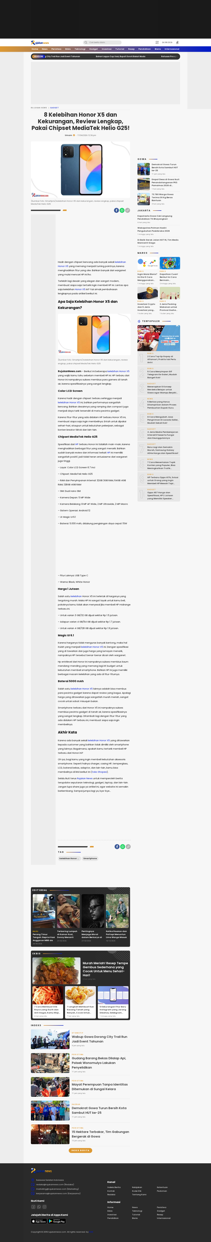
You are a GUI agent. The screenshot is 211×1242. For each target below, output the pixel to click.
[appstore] (39, 1223)
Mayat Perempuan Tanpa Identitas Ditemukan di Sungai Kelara (100, 1086)
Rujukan (81, 778)
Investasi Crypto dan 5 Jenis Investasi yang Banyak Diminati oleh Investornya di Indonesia (146, 312)
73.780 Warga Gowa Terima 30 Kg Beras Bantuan (162, 197)
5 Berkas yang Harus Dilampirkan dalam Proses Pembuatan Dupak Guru (161, 404)
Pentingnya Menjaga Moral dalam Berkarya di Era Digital (92, 936)
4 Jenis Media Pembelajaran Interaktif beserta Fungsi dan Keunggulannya (162, 435)
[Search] (86, 42)
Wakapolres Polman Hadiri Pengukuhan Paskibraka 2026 (153, 229)
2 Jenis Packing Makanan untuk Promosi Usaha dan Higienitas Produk (168, 310)
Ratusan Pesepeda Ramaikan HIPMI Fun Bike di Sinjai (157, 56)
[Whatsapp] (38, 1206)
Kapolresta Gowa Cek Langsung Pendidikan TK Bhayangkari (154, 218)
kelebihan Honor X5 (69, 858)
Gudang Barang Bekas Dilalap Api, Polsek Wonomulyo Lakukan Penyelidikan (99, 1063)
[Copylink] (127, 210)
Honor (61, 266)
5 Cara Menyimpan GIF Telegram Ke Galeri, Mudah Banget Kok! (162, 374)
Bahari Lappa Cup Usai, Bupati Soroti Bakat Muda (91, 56)
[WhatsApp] (122, 210)
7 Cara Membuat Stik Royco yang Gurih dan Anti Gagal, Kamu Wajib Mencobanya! (47, 1011)
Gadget (54, 108)
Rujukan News (39, 108)
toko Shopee (99, 771)
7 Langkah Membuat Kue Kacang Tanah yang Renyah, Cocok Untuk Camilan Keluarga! (80, 1011)
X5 (66, 266)
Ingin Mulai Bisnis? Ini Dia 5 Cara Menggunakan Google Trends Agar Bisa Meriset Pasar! (147, 282)
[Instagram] (44, 1206)
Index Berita (80, 1150)
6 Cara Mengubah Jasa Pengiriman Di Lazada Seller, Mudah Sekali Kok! (162, 419)
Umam (68, 135)
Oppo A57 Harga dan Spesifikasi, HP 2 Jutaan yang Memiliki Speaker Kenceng (160, 497)
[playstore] (57, 1223)
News (89, 778)
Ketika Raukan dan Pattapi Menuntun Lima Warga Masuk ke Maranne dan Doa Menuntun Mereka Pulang (116, 939)
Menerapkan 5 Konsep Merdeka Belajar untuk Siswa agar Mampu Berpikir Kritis (162, 391)
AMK (91, 1231)
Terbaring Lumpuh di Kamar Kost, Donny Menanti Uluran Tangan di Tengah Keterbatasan (67, 939)
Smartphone (90, 858)
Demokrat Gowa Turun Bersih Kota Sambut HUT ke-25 (99, 1110)
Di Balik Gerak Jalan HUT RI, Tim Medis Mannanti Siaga (157, 241)
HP (76, 444)
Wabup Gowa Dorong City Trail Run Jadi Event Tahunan (99, 1039)
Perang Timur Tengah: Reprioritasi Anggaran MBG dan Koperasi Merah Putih (44, 940)
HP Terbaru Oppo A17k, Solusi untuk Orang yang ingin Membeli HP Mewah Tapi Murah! (162, 482)
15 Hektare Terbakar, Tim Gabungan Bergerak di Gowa (100, 1134)
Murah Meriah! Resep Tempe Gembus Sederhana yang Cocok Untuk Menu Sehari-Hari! (105, 969)
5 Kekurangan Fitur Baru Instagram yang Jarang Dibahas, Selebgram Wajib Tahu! (113, 1011)
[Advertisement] (105, 19)
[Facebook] (116, 210)
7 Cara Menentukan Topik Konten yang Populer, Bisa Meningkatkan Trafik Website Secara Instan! (161, 467)
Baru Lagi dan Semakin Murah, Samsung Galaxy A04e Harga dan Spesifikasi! (162, 450)
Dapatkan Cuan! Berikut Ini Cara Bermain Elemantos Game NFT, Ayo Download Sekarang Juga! (169, 283)
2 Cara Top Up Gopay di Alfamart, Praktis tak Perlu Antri (161, 359)
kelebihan (120, 262)
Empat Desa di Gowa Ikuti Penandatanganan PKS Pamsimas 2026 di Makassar (165, 184)
